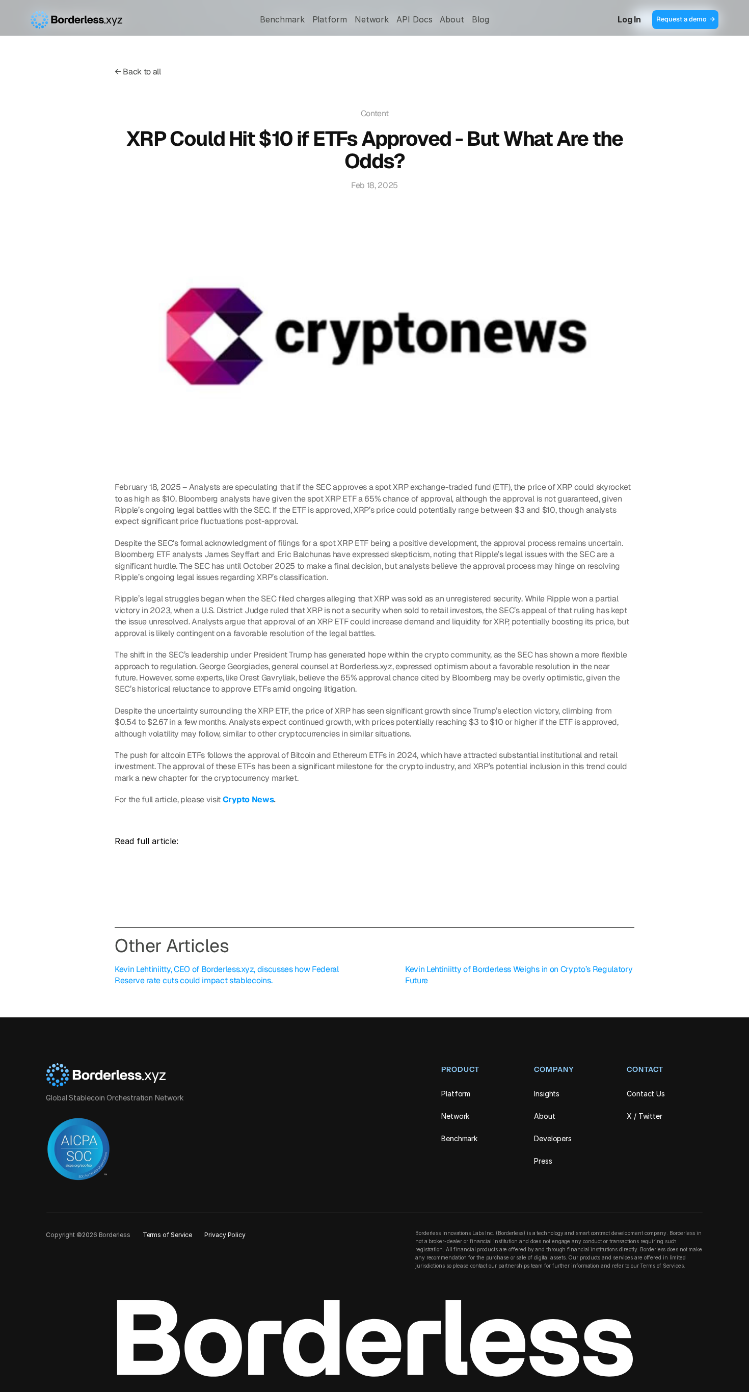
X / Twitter (644, 1116)
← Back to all (138, 71)
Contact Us (646, 1093)
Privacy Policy (225, 1235)
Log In (629, 19)
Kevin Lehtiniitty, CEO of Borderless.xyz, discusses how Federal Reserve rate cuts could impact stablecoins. (228, 975)
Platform (329, 19)
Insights (546, 1093)
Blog (480, 19)
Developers (553, 1138)
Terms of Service (168, 1235)
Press (543, 1161)
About (452, 19)
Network (372, 19)
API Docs (414, 19)
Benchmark (282, 19)
